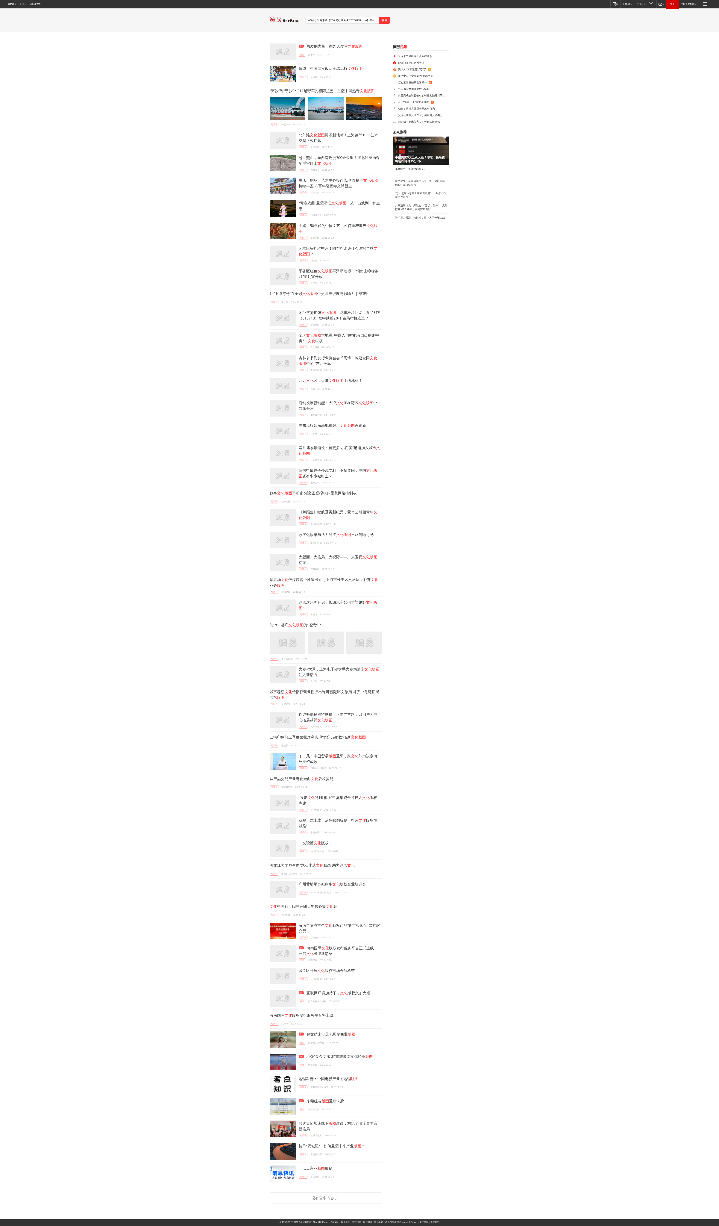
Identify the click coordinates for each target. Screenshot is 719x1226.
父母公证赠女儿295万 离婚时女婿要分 (420, 115)
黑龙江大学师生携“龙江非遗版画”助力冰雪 (312, 865)
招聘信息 (356, 1222)
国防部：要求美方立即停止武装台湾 (419, 121)
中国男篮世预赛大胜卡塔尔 (414, 89)
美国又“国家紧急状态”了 (412, 69)
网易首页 (11, 4)
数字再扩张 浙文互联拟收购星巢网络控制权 (313, 493)
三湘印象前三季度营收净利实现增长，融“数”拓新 (318, 737)
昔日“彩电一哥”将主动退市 (413, 102)
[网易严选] (640, 4)
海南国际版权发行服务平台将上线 (301, 1015)
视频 (302, 54)
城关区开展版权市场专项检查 (327, 970)
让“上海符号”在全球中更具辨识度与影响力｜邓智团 (320, 293)
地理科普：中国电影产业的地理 (329, 1078)
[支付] (651, 4)
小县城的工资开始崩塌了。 (411, 168)
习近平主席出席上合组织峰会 (415, 56)
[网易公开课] (627, 4)
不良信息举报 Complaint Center (401, 1222)
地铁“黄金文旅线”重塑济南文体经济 (339, 1056)
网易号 (303, 76)
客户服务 (367, 1222)
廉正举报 (423, 1222)
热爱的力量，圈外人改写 (334, 46)
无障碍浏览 (34, 4)
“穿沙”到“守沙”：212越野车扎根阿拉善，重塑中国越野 (322, 90)
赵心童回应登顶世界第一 (412, 82)
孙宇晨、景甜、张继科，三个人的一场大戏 (420, 217)
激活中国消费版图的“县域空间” (416, 76)
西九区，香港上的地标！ (330, 380)
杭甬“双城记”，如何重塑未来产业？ (332, 1145)
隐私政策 (378, 1222)
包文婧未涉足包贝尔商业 (330, 1034)
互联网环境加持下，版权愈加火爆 (338, 992)
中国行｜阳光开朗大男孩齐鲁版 (303, 906)
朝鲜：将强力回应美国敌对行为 (416, 108)
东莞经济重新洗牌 (325, 1101)
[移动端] (615, 4)
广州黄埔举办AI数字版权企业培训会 (332, 884)
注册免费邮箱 (687, 4)
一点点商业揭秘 (315, 1168)
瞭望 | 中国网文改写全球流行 (330, 68)
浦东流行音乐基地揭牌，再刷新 (332, 425)
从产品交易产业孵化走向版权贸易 (301, 778)
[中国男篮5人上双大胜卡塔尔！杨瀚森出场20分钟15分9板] (421, 151)
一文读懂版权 (314, 842)
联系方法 (345, 1222)
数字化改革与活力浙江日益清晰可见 (336, 534)
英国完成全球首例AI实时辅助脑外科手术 (421, 95)
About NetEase (320, 1222)
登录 (672, 4)
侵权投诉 (434, 1222)
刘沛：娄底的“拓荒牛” (295, 624)
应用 (21, 4)
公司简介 (334, 1222)
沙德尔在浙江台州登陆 (411, 62)
